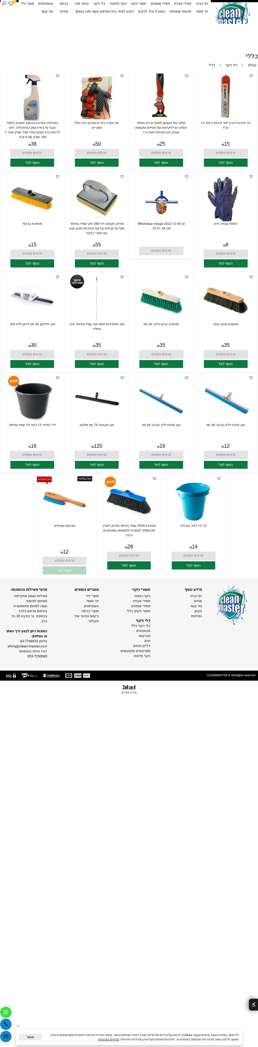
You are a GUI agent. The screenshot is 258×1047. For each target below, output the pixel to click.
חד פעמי (202, 11)
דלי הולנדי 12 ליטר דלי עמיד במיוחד (32, 425)
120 (98, 446)
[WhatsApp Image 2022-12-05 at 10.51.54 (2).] (161, 220)
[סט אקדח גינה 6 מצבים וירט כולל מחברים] (97, 119)
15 (227, 144)
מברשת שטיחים (64, 525)
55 (98, 244)
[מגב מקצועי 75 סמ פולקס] (96, 421)
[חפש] (4, 4)
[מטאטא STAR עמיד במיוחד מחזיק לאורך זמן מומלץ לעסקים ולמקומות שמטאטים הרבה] (129, 522)
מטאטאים (143, 631)
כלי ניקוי (99, 3)
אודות (64, 11)
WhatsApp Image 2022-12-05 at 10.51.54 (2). (161, 226)
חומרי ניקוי (138, 3)
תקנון (198, 611)
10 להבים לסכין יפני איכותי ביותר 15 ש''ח (225, 125)
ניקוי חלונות (118, 3)
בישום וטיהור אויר (86, 616)
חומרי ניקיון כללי (138, 611)
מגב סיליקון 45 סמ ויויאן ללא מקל (32, 324)
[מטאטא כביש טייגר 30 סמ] (161, 320)
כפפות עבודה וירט (226, 223)
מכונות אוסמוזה (180, 11)
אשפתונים (45, 3)
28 (130, 546)
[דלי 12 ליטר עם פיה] (193, 522)
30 (33, 345)
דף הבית (202, 3)
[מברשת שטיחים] (64, 522)
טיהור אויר (82, 3)
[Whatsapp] (5, 1012)
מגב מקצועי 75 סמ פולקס (97, 425)
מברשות (144, 636)
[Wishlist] (11, 4)
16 (33, 446)
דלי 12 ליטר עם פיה (193, 525)
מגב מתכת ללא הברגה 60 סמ (161, 425)
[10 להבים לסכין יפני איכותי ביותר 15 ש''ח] (226, 119)
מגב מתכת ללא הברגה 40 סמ (225, 425)
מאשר (30, 1037)
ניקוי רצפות (142, 596)
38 (33, 144)
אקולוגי (93, 621)
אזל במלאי (84, 479)
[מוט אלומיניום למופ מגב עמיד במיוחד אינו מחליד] (96, 320)
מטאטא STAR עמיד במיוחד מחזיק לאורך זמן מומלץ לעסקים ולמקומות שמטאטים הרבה (129, 530)
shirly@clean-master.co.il (27, 646)
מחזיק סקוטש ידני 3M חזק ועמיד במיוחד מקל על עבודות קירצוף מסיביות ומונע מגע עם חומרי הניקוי (97, 228)
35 (227, 345)
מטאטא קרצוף (32, 223)
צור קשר (47, 11)
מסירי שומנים (160, 3)
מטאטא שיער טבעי (225, 324)
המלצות (196, 616)
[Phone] (5, 1024)
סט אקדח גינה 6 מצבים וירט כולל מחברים (97, 125)
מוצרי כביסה (90, 611)
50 (98, 144)
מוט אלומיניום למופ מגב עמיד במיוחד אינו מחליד (97, 326)
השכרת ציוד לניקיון (151, 11)
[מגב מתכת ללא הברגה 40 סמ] (225, 421)
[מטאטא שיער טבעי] (225, 320)
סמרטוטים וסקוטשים (135, 651)
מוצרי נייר (27, 3)
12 (227, 446)
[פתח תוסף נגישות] (253, 1005)
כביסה (63, 3)
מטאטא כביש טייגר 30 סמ (161, 324)
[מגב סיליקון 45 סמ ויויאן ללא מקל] (32, 320)
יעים (147, 641)
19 (162, 446)
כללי (252, 56)
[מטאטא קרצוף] (32, 220)
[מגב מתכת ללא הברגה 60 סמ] (161, 421)
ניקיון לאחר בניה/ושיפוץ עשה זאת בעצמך (104, 11)
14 (195, 546)
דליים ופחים (141, 646)
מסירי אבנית (182, 3)
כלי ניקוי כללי (140, 626)
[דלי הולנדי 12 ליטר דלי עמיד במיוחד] (32, 421)
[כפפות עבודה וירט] (226, 220)
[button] (226, 162)
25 (162, 144)
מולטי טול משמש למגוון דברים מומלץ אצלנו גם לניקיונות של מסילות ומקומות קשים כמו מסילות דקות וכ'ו (161, 128)
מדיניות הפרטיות (108, 1039)
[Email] (5, 1036)
